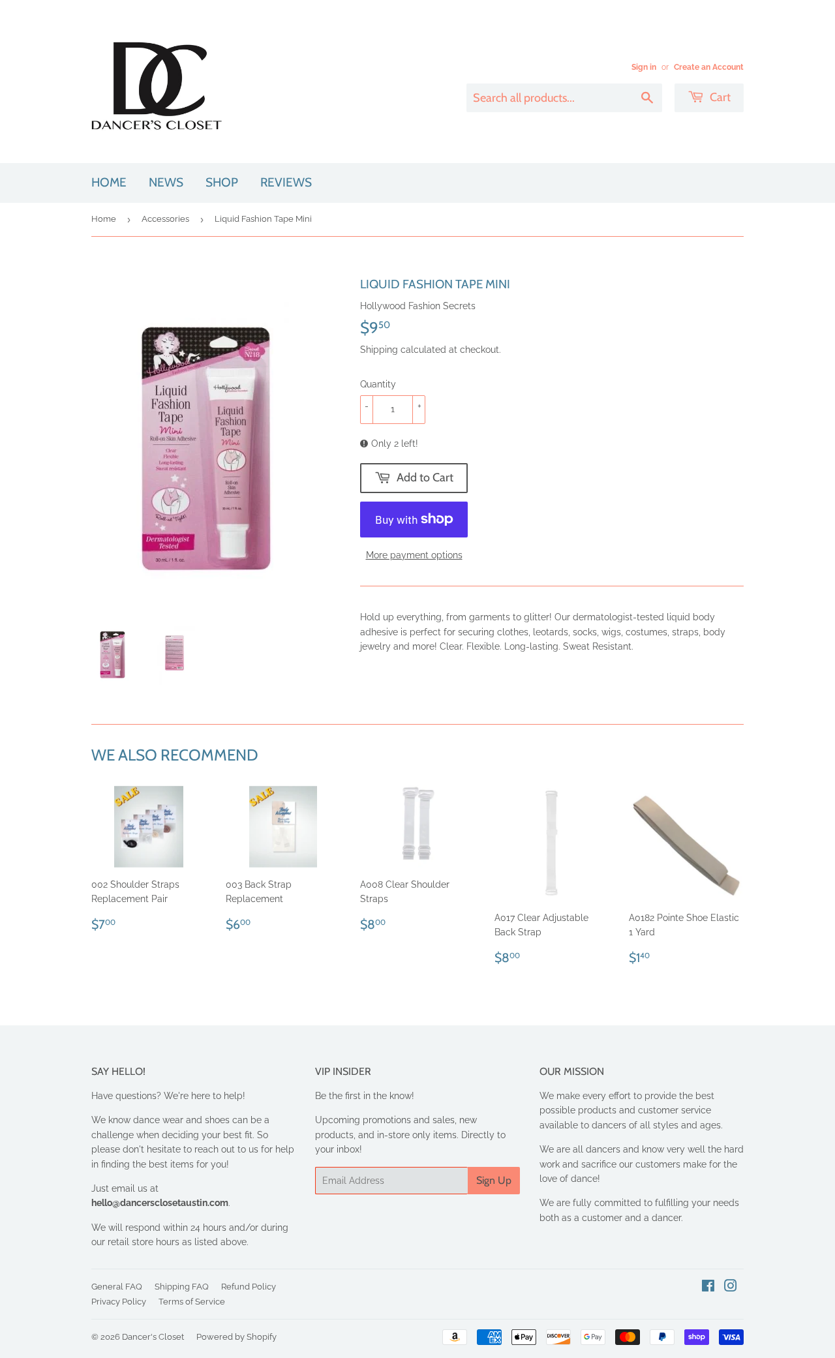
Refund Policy (248, 1286)
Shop (221, 182)
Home (109, 182)
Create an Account (709, 67)
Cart (719, 97)
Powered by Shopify (236, 1337)
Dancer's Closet (153, 1337)
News (166, 182)
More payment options (414, 555)
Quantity (378, 384)
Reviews (286, 182)
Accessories (165, 219)
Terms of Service (192, 1301)
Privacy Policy (118, 1301)
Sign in (643, 67)
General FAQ (116, 1286)
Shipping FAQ (182, 1286)
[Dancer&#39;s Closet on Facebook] (708, 1287)
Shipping (379, 349)
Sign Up (493, 1180)
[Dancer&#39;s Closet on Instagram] (730, 1287)
